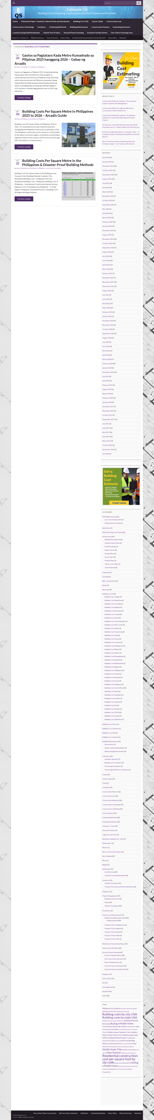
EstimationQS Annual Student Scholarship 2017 (89, 38)
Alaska (112, 1008)
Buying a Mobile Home (121, 1023)
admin (18, 67)
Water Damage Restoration (114, 751)
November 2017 (108, 411)
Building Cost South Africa (114, 688)
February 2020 (107, 364)
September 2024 (108, 205)
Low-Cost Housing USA (113, 520)
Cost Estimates (107, 813)
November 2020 (108, 325)
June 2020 (106, 346)
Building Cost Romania (112, 677)
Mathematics (107, 843)
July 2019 (105, 376)
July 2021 (105, 295)
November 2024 (108, 196)
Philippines (106, 892)
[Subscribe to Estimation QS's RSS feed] (14, 2)
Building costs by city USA (119, 1014)
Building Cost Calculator (113, 763)
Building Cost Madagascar (114, 646)
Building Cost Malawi (112, 649)
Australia (105, 577)
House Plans (112, 38)
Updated (105, 991)
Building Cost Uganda (112, 702)
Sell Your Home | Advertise (68, 1113)
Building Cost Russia (112, 681)
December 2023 (108, 230)
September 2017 (108, 419)
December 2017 (108, 406)
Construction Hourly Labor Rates (114, 1026)
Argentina (105, 572)
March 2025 (106, 192)
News (104, 860)
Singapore (105, 974)
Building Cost (26, 67)
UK (103, 983)
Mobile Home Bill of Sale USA (115, 918)
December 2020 (108, 321)
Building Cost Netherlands (114, 663)
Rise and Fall (127, 1063)
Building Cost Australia (113, 604)
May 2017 (105, 432)
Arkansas (129, 1008)
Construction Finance (100, 27)
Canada (105, 774)
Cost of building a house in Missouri (127, 1029)
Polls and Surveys (125, 1113)
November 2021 (108, 282)
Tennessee (134, 1066)
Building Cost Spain (111, 691)
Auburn (135, 1008)
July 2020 (105, 342)
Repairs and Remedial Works (115, 748)
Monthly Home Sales (129, 1050)
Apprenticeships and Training (112, 532)
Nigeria (104, 865)
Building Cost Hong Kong (113, 632)
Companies (106, 787)
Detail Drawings (110, 546)
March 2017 (106, 441)
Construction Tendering (111, 809)
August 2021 (107, 291)
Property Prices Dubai (112, 932)
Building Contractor (111, 899)
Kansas (117, 1041)
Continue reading (23, 98)
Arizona (123, 1008)
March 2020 (106, 359)
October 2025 (107, 170)
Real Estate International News (113, 944)
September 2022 (108, 248)
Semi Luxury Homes (124, 1066)
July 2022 (105, 256)
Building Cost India (111, 635)
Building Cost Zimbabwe (113, 719)
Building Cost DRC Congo (114, 625)
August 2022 (107, 252)
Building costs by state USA (119, 1017)
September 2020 (108, 333)
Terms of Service (52, 38)
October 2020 (107, 329)
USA (104, 996)
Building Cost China (111, 618)
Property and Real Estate (111, 915)
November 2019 (108, 372)
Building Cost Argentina (113, 600)
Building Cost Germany (110, 728)
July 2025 (105, 183)
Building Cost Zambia (112, 716)
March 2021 (106, 308)
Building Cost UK (111, 705)
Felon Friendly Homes (112, 962)
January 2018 (107, 402)
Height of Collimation (128, 1038)
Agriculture (106, 528)
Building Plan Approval (112, 539)
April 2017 (106, 437)
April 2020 (106, 355)
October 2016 (107, 445)
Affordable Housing (109, 517)
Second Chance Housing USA (115, 969)
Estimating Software (121, 27)
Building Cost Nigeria (112, 667)
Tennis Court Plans (111, 564)
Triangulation (106, 1072)
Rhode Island (118, 1063)
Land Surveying (110, 872)
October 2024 (107, 200)
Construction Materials (110, 800)
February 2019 (107, 385)
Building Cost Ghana (112, 628)
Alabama (105, 1008)
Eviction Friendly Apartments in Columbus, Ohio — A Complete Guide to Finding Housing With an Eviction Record (120, 134)
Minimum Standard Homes (125, 1046)
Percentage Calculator (113, 766)
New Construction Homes (111, 852)
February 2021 (107, 312)
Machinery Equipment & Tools (112, 839)
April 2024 (106, 213)
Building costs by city (123, 1011)
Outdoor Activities (111, 883)
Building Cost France (109, 724)
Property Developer (112, 906)
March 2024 (106, 218)
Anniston (117, 1008)
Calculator (106, 756)
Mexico (104, 847)
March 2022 (106, 269)
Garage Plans (109, 553)
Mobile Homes (112, 920)
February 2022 (107, 273)
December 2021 (108, 278)
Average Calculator (111, 759)
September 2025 (108, 175)
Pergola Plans (109, 560)
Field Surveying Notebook (111, 1038)
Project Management (109, 896)
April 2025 (106, 187)
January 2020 (107, 368)
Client (107, 902)
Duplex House (110, 550)
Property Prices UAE (112, 939)
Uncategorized (107, 987)
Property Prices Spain (112, 935)
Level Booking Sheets (115, 1044)
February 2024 (107, 222)
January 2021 (107, 316)
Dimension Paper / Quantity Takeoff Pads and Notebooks (45, 21)
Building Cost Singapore (113, 684)
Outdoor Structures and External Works (119, 887)
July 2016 (105, 454)
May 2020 (105, 351)
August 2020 (107, 338)
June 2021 (106, 299)
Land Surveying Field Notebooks (26, 33)
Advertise (122, 38)
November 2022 (108, 239)
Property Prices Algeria (113, 928)
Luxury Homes (126, 1044)
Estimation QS (77, 9)
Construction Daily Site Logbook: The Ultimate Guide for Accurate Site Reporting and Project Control (118, 117)
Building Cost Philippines (37, 67)
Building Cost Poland (112, 674)
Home (15, 21)
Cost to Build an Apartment (128, 1035)
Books (104, 585)
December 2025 (108, 166)
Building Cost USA (80, 21)
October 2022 (107, 243)
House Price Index (108, 1041)
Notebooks (106, 869)
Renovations (109, 744)
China (104, 783)
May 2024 (105, 209)
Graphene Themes (28, 1117)
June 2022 (106, 260)
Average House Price (109, 1011)
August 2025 (107, 179)
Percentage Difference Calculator (116, 770)
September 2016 (108, 449)
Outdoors (41, 27)
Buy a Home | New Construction (45, 1113)
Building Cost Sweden (112, 698)
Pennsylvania (132, 1053)
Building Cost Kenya (112, 639)
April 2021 (106, 303)
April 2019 (106, 381)
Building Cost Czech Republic (115, 621)
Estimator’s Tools (108, 826)
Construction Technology (23, 27)
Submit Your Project (51, 33)
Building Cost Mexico (112, 653)
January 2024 (107, 226)
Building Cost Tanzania (110, 737)
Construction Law (113, 21)
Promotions (106, 911)
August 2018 (107, 389)
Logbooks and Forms (109, 835)
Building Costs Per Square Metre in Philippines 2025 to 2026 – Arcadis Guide (57, 113)
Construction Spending (110, 1029)
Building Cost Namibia (112, 660)
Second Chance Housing (74, 33)
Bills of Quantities (108, 581)
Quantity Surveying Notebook (115, 875)
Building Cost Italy (108, 733)
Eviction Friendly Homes (97, 33)
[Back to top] (149, 1115)
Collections (84, 1113)
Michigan (114, 1046)
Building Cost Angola (112, 597)
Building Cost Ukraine (112, 709)
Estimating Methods (57, 27)
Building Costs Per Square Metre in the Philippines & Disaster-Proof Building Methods (57, 163)
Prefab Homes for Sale (112, 523)
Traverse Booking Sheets (110, 1069)
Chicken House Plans (112, 543)
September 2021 (108, 286)
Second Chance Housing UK (114, 966)
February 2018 (107, 398)
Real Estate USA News (110, 948)
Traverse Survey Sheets (125, 1069)
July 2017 (105, 424)
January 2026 (107, 162)
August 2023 (107, 235)
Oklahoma (124, 1053)
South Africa (106, 978)
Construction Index (133, 1026)
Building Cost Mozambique (114, 656)
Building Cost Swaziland (113, 695)
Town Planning (110, 567)
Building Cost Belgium (112, 607)
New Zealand (107, 856)
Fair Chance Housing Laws (122, 33)
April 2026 (106, 157)
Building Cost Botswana (113, 611)
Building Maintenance (79, 27)
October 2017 (107, 415)
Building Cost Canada (112, 614)
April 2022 (106, 265)
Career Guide (97, 21)
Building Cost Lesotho (112, 642)
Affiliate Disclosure (37, 38)
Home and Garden (108, 830)
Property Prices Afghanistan (115, 925)
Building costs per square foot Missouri (113, 1020)
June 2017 (106, 428)
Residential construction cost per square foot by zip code (120, 1059)
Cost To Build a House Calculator (114, 1032)
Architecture (106, 537)
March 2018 (106, 394)
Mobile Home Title (112, 1049)
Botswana (105, 590)
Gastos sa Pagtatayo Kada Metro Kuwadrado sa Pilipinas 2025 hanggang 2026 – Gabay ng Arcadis (54, 59)
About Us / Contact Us (20, 38)
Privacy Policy (65, 38)
